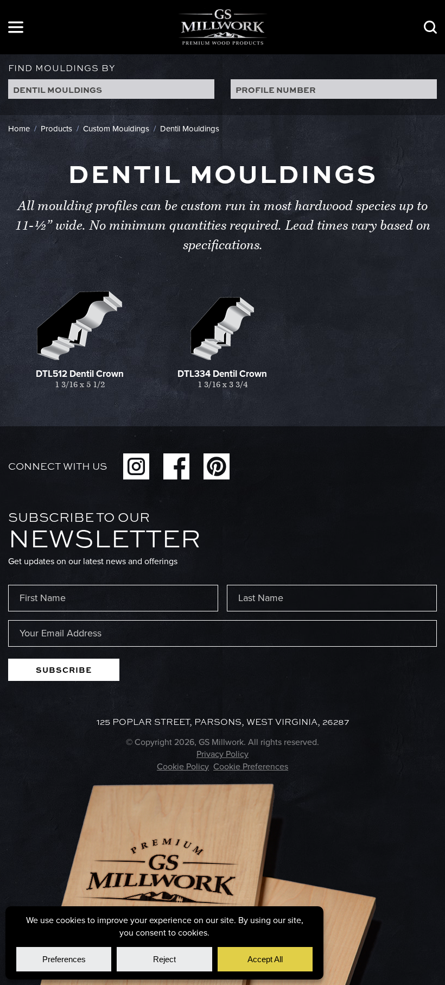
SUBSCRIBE (64, 669)
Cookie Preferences (250, 766)
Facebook (176, 466)
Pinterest (217, 466)
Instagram (136, 466)
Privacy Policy (222, 754)
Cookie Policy (183, 766)
